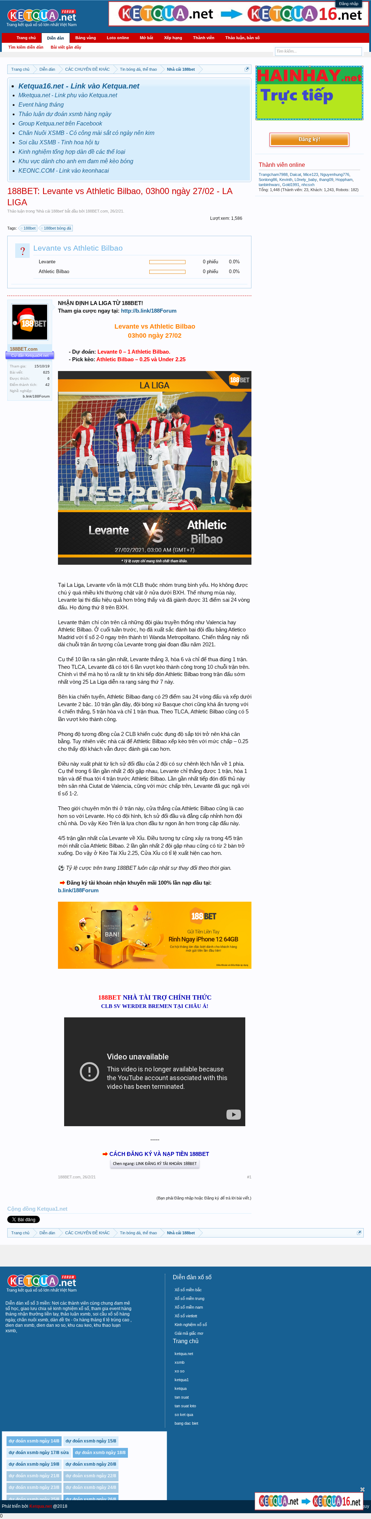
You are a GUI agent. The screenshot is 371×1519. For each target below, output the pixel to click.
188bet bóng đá (57, 228)
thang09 (326, 179)
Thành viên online (282, 165)
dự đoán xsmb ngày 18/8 (100, 1452)
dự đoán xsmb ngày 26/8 (91, 1499)
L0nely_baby (306, 179)
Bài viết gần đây (66, 47)
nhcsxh (307, 184)
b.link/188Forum (78, 890)
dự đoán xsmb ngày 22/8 (91, 1475)
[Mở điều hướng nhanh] (247, 69)
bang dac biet (186, 1423)
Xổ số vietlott (186, 1316)
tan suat (182, 1397)
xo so (179, 1371)
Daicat (295, 174)
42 (47, 385)
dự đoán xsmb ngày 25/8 (34, 1499)
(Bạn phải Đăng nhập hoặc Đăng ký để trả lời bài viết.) (204, 1198)
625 (46, 372)
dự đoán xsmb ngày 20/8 (91, 1464)
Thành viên (203, 38)
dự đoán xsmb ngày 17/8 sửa (39, 1452)
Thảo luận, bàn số (242, 38)
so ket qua (184, 1414)
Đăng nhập (348, 3)
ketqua (181, 1388)
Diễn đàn (55, 38)
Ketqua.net (40, 1506)
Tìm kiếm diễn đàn (25, 47)
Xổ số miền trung (189, 1298)
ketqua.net (184, 1353)
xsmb (179, 1362)
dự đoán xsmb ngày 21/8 (34, 1475)
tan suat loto (185, 1406)
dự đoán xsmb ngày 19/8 (34, 1464)
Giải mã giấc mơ (189, 1333)
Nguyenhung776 (334, 174)
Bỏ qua (362, 1489)
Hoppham (344, 179)
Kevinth (285, 179)
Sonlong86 (268, 179)
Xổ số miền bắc (188, 1290)
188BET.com (97, 211)
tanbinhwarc (269, 184)
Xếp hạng (173, 38)
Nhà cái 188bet (50, 211)
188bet (30, 228)
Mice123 (310, 174)
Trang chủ (26, 38)
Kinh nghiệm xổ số (191, 1324)
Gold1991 (290, 184)
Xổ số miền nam (189, 1307)
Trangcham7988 (273, 174)
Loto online (118, 38)
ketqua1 (182, 1380)
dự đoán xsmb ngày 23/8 (34, 1487)
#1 (249, 1177)
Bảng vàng (85, 38)
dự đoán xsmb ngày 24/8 (91, 1487)
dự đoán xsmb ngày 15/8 (91, 1441)
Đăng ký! (309, 140)
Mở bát (146, 38)
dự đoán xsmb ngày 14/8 (34, 1441)
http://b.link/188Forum (148, 311)
